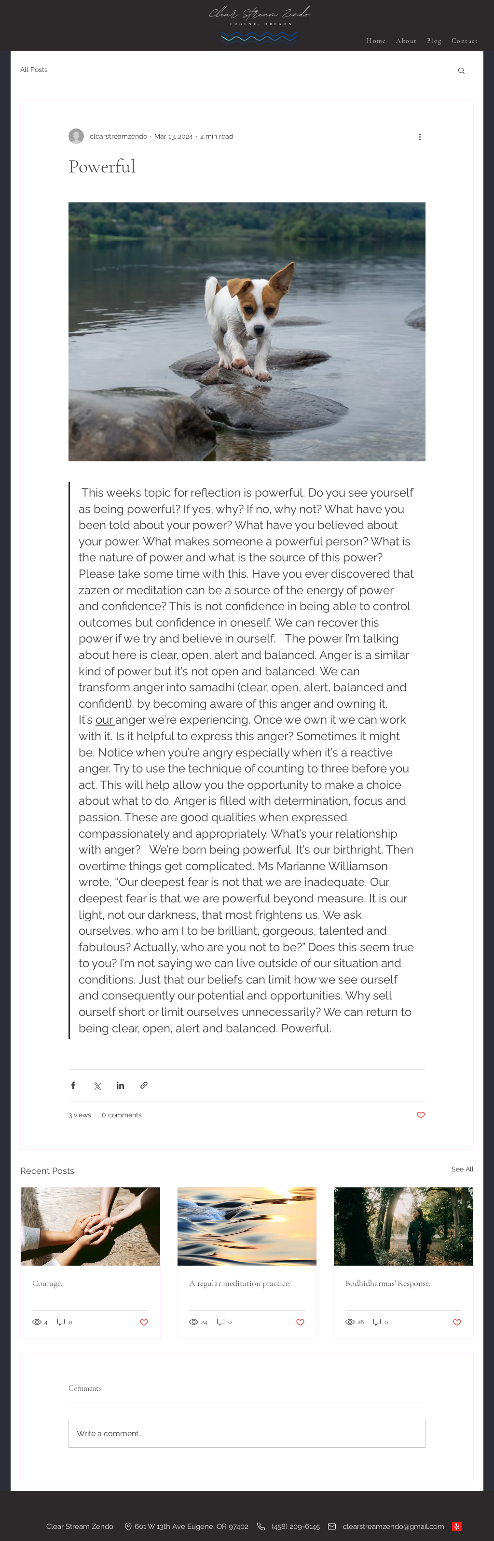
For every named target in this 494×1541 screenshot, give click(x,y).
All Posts (34, 69)
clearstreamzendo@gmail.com (393, 1526)
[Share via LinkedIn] (120, 1085)
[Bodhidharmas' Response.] (403, 1226)
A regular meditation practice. (240, 1283)
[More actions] (419, 136)
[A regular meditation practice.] (247, 1226)
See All (463, 1169)
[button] (461, 70)
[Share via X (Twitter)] (96, 1085)
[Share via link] (144, 1085)
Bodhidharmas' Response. (388, 1283)
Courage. (47, 1283)
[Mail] (332, 1526)
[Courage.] (90, 1226)
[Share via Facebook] (73, 1085)
